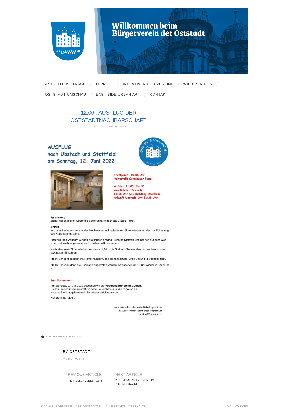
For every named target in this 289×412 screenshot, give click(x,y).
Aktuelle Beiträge (65, 84)
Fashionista (217, 406)
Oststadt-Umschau (65, 95)
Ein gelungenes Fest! (86, 380)
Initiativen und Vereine (148, 84)
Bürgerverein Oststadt (63, 336)
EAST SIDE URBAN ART (118, 95)
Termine (104, 84)
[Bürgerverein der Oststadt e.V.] (144, 41)
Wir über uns (197, 84)
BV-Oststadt (118, 126)
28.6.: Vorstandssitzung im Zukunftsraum (134, 382)
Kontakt (159, 95)
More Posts (74, 358)
